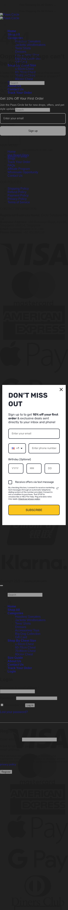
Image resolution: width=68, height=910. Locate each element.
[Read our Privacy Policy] (57, 488)
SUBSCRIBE (34, 510)
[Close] (61, 389)
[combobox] (17, 448)
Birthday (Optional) (19, 459)
